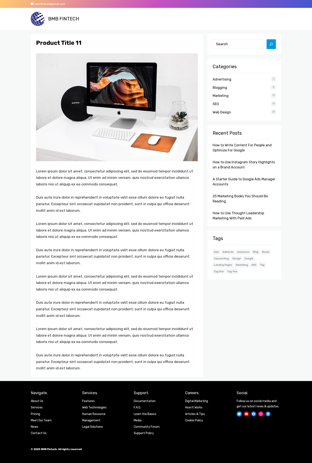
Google (249, 258)
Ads (216, 251)
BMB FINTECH (63, 19)
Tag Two (232, 271)
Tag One (219, 271)
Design (236, 258)
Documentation (145, 401)
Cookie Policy (194, 420)
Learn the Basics (145, 414)
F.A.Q (137, 407)
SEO (216, 104)
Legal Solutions (92, 427)
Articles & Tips (195, 414)
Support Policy (144, 433)
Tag (262, 264)
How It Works (193, 407)
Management (91, 420)
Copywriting (221, 258)
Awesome (243, 251)
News (34, 427)
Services (37, 407)
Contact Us (38, 433)
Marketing (221, 96)
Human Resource (93, 414)
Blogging (220, 88)
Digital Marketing (196, 401)
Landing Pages (223, 264)
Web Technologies (94, 407)
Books (266, 251)
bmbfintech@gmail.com (49, 4)
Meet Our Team (41, 420)
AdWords (228, 251)
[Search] (271, 44)
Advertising (222, 79)
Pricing (35, 414)
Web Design (222, 112)
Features (88, 401)
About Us (37, 401)
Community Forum (147, 427)
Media (138, 420)
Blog (256, 251)
